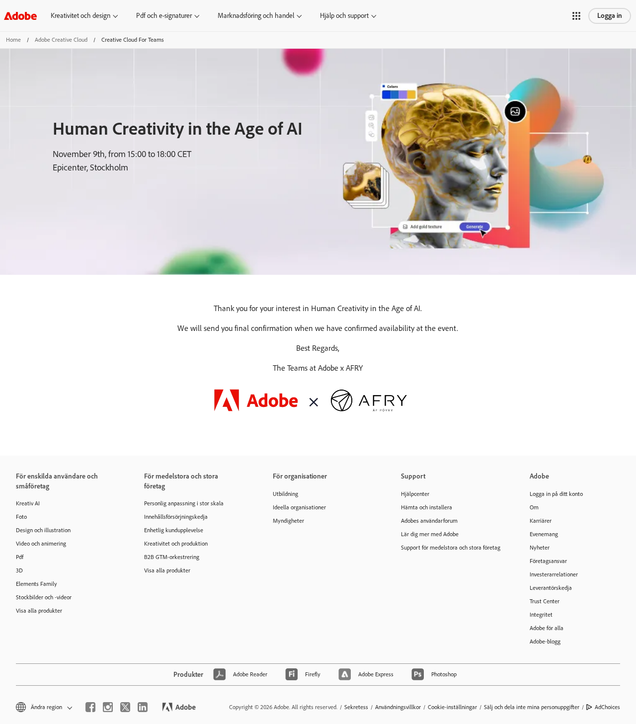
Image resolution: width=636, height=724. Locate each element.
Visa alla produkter (39, 610)
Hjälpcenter (415, 493)
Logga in (609, 15)
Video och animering (41, 543)
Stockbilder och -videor (44, 597)
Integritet (541, 614)
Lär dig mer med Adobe (430, 534)
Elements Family (36, 583)
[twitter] (125, 707)
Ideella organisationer (299, 507)
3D (19, 570)
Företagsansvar (548, 561)
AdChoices (607, 707)
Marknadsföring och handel (256, 15)
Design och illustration (43, 530)
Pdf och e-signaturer (164, 15)
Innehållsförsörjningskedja (176, 516)
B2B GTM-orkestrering (171, 557)
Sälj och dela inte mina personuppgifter (531, 707)
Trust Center (544, 601)
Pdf (19, 557)
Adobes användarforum (429, 520)
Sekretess (356, 707)
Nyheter (540, 547)
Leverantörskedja (551, 587)
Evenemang (544, 534)
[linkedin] (143, 707)
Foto (21, 516)
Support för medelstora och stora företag (450, 547)
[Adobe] (20, 15)
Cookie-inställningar (452, 707)
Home (13, 39)
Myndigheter (288, 520)
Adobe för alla (546, 628)
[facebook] (90, 707)
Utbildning (285, 493)
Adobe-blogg (545, 641)
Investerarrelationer (554, 574)
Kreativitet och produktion (176, 543)
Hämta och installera (426, 507)
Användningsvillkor (398, 707)
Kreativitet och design (80, 15)
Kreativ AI (28, 503)
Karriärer (541, 520)
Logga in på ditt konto (556, 493)
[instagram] (108, 707)
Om (534, 507)
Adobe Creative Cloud (61, 39)
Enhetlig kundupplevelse (173, 530)
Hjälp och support (344, 15)
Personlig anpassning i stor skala (184, 503)
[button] (576, 16)
